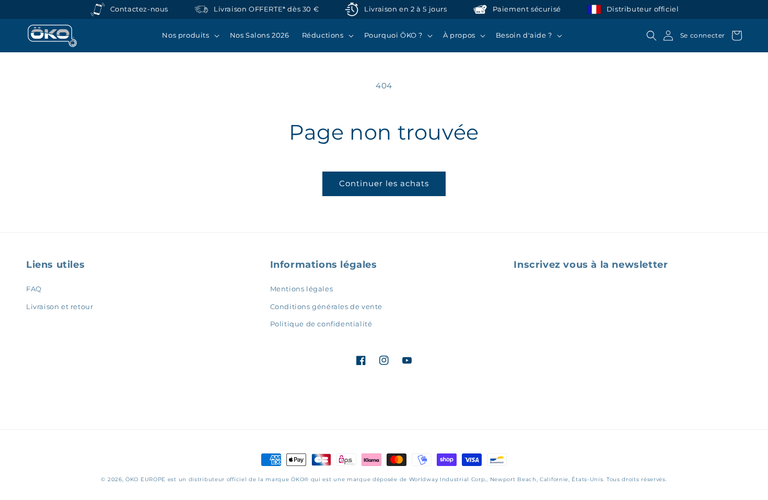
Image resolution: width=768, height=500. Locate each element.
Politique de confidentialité (321, 324)
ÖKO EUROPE (145, 479)
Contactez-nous (139, 9)
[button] (189, 36)
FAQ (34, 289)
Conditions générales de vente (326, 306)
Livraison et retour (59, 306)
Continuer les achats (384, 183)
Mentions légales (301, 289)
